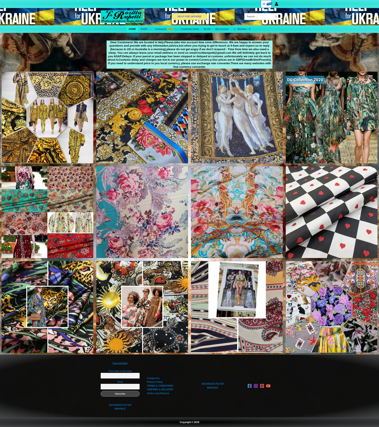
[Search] (276, 16)
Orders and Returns (158, 393)
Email (120, 382)
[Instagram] (256, 386)
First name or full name (120, 371)
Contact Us (153, 378)
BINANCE (120, 408)
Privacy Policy (155, 382)
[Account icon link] (276, 4)
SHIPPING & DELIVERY (160, 389)
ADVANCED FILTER (120, 405)
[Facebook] (249, 386)
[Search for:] (258, 16)
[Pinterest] (262, 386)
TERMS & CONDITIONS (160, 386)
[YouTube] (268, 386)
